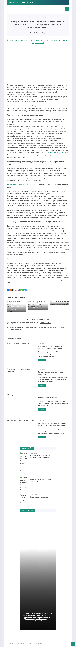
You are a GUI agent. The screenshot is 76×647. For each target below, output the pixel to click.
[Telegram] (27, 290)
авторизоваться (45, 323)
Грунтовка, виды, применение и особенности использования (51, 347)
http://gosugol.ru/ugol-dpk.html (57, 152)
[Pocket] (16, 290)
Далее (42, 360)
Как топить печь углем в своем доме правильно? (60, 297)
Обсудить (44, 33)
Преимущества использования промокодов (50, 373)
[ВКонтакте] (8, 290)
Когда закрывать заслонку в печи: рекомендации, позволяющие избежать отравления (16, 302)
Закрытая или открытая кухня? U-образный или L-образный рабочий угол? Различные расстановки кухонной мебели (37, 616)
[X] (13, 290)
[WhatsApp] (21, 290)
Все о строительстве (21, 10)
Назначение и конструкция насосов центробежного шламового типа (52, 424)
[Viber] (19, 290)
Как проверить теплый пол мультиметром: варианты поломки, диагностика (38, 301)
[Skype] (24, 290)
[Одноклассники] (10, 290)
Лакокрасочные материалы (49, 397)
